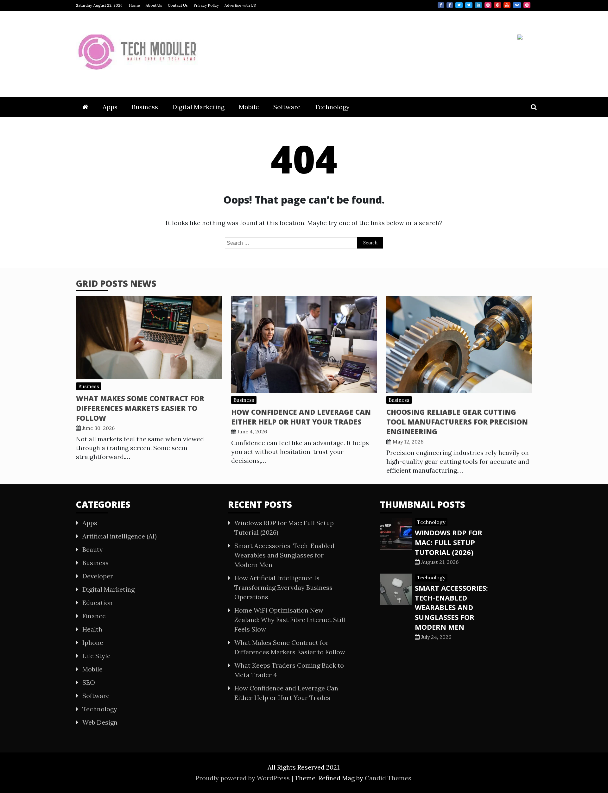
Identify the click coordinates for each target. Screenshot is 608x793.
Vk (517, 5)
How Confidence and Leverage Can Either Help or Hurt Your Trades (301, 416)
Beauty (92, 549)
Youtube (507, 5)
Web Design (99, 722)
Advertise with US (240, 5)
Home (134, 5)
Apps (110, 107)
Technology (332, 107)
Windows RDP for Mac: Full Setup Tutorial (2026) (448, 542)
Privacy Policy (206, 5)
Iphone (92, 642)
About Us (154, 5)
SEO (88, 682)
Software (287, 107)
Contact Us (178, 5)
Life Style (96, 656)
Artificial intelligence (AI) (119, 536)
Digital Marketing (198, 107)
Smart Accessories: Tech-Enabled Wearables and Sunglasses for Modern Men (284, 555)
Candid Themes (388, 778)
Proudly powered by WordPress (243, 778)
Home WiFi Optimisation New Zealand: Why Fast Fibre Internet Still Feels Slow (289, 619)
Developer (97, 576)
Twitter (459, 5)
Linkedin (478, 5)
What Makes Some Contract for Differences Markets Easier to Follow (140, 408)
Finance (94, 616)
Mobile (249, 107)
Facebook (441, 5)
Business (145, 107)
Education (97, 603)
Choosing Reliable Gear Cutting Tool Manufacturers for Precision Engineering (457, 421)
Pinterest (497, 5)
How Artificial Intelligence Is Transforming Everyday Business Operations (283, 587)
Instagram (487, 5)
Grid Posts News (116, 283)
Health (92, 629)
